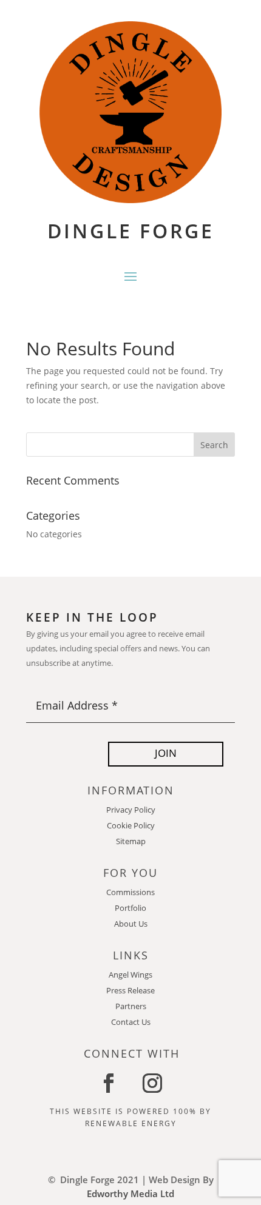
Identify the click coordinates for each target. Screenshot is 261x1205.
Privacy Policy (130, 809)
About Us (130, 923)
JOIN (166, 753)
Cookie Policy (131, 825)
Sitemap (131, 841)
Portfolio (130, 907)
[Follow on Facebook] (108, 1083)
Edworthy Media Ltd (130, 1193)
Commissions (130, 892)
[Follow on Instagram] (152, 1083)
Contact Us (131, 1021)
